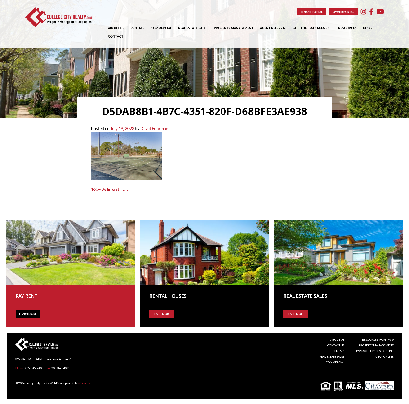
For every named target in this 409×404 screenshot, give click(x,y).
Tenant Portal (312, 11)
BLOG (367, 28)
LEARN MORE (161, 314)
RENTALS (137, 28)
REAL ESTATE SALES (193, 28)
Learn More (28, 314)
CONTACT (115, 36)
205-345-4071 (60, 368)
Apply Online (384, 356)
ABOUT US (116, 28)
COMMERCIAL (161, 28)
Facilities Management (312, 28)
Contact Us (335, 345)
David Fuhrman (154, 128)
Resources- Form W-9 (378, 339)
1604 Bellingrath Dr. (109, 189)
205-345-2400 (34, 368)
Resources (347, 28)
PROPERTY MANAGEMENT (233, 28)
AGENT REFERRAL (273, 28)
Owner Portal (343, 11)
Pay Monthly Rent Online (375, 351)
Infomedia (84, 383)
